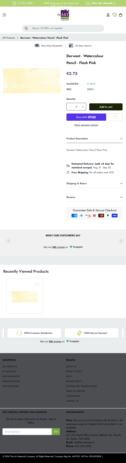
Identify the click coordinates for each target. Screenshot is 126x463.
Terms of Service (75, 391)
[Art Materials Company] (63, 15)
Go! (56, 431)
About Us (71, 366)
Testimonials (73, 396)
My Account (9, 371)
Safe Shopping (10, 386)
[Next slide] (121, 240)
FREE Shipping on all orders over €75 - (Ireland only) (61, 5)
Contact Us (72, 400)
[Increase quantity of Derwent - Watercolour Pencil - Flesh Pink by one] (83, 107)
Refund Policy (74, 381)
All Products (8, 38)
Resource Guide (11, 381)
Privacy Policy (74, 371)
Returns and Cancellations (81, 386)
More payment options (86, 125)
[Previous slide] (8, 240)
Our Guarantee (11, 376)
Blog (68, 376)
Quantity (70, 99)
